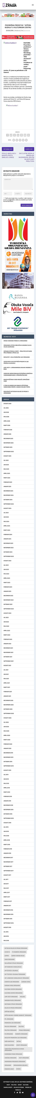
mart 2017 (7, 897)
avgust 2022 (7, 613)
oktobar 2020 (8, 709)
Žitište (18, 1069)
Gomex (7, 955)
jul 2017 (6, 879)
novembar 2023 (8, 547)
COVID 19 (7, 952)
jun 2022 (6, 622)
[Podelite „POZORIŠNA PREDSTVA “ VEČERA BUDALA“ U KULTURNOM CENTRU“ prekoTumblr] (14, 135)
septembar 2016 (9, 923)
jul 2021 (6, 670)
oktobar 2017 (8, 866)
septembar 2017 (8, 870)
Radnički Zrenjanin (21, 1034)
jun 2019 (6, 779)
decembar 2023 (8, 543)
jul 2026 (6, 408)
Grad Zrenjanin (9, 959)
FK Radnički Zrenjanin (19, 952)
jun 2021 (6, 674)
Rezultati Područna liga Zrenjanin (15, 1037)
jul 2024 (6, 512)
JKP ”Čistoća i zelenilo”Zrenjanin (15, 974)
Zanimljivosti (8, 1087)
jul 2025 (6, 460)
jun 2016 (6, 936)
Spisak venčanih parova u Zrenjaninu (15, 341)
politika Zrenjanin (10, 1030)
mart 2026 (7, 425)
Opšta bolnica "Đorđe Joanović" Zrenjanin (18, 1015)
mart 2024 (7, 530)
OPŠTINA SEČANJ (9, 1011)
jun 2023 (6, 569)
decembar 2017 (8, 857)
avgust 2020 (7, 718)
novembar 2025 (8, 443)
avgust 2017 (7, 875)
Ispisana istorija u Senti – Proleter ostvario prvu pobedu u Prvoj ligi (18, 351)
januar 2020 (7, 748)
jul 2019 (6, 774)
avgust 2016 (7, 927)
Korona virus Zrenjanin (12, 985)
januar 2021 (7, 696)
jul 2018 (6, 827)
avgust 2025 (7, 456)
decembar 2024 (8, 491)
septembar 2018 (9, 818)
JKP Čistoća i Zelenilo (11, 970)
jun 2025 (6, 464)
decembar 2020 (8, 700)
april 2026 (7, 421)
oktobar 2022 (8, 604)
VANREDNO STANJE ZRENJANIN (13, 1054)
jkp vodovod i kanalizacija (13, 967)
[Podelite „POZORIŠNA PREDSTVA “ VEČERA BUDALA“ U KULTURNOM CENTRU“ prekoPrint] (28, 135)
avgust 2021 (7, 665)
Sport (20, 1084)
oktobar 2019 (8, 761)
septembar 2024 (9, 504)
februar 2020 (8, 744)
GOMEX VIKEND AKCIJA (17, 955)
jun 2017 (6, 883)
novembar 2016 (8, 914)
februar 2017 (8, 901)
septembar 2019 (9, 766)
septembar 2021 (9, 661)
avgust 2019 (7, 770)
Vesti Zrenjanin (24, 1058)
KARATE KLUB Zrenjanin (12, 981)
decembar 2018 (8, 805)
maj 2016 (6, 940)
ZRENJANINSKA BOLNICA (20, 1065)
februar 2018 (8, 849)
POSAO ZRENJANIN (24, 1030)
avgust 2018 (7, 822)
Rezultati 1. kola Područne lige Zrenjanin (17, 357)
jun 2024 (6, 517)
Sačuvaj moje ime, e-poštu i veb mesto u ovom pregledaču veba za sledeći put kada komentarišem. (18, 199)
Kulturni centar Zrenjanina (13, 993)
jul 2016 (6, 932)
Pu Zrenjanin (9, 1034)
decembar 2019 (8, 752)
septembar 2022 (9, 608)
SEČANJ (19, 1041)
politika (21, 1026)
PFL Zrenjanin (9, 1019)
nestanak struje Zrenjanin (13, 1004)
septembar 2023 (9, 556)
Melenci (22, 996)
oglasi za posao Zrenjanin (13, 1008)
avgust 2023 (7, 560)
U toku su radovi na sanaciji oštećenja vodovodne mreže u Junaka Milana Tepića (17, 386)
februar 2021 (8, 691)
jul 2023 (6, 565)
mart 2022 (7, 635)
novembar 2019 (8, 757)
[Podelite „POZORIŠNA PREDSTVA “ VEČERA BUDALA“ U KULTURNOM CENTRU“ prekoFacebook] (7, 135)
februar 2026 (8, 429)
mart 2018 (7, 844)
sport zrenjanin (21, 1045)
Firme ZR (18, 1090)
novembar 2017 (8, 862)
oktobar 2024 (8, 499)
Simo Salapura (9, 1045)
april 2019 (7, 787)
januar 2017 (7, 905)
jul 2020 (6, 722)
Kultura (17, 30)
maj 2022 (6, 626)
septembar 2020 (9, 713)
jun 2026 (6, 412)
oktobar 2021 (8, 656)
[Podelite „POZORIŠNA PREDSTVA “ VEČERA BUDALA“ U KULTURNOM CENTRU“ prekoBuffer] (21, 135)
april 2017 (7, 892)
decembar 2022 (8, 595)
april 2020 (7, 735)
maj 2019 (6, 783)
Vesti (8, 1084)
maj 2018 (6, 835)
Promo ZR (28, 1087)
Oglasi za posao (19, 1087)
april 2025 (7, 473)
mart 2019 (7, 792)
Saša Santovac (9, 1041)
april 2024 (7, 526)
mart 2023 (7, 582)
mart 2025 (7, 478)
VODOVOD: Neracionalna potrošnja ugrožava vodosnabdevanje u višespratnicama (18, 374)
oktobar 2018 (8, 814)
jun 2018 (6, 831)
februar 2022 (8, 639)
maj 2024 (6, 521)
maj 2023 (6, 574)
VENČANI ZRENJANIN (10, 1058)
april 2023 (7, 578)
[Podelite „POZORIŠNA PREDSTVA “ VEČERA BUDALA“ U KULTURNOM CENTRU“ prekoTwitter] (11, 135)
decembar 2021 (8, 648)
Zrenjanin (8, 1065)
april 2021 (7, 683)
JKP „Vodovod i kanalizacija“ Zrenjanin (17, 978)
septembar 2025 (9, 451)
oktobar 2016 (8, 918)
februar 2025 (8, 482)
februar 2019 (8, 796)
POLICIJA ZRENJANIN (10, 1026)
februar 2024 (8, 534)
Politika (14, 1084)
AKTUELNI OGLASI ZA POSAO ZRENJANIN (16, 948)
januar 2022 (7, 643)
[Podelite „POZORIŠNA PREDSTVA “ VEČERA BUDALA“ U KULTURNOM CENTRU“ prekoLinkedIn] (18, 135)
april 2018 (7, 840)
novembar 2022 (8, 600)
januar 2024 (7, 539)
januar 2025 (7, 486)
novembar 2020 (9, 704)
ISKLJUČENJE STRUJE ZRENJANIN (14, 963)
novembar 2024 (9, 495)
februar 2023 (8, 587)
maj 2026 (6, 416)
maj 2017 (6, 888)
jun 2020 (6, 726)
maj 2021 (6, 678)
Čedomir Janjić (9, 1069)
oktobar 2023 (8, 552)
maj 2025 (6, 469)
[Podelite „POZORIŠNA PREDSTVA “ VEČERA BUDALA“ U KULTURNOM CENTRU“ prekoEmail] (25, 135)
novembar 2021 (8, 652)
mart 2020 (7, 739)
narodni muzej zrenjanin (13, 1000)
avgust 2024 (7, 508)
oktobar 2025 (8, 447)
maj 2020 (6, 731)
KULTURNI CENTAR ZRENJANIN (13, 989)
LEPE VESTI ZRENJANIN (11, 996)
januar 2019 (7, 801)
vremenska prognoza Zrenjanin (15, 1061)
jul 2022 (6, 617)
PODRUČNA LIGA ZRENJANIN (12, 1022)
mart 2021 (7, 687)
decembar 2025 (8, 438)
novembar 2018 (8, 809)
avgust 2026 (7, 403)
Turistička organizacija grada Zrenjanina (14, 1049)
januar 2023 (7, 591)
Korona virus (25, 981)
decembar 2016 (8, 910)
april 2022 (7, 630)
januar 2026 (7, 434)
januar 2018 (7, 853)
